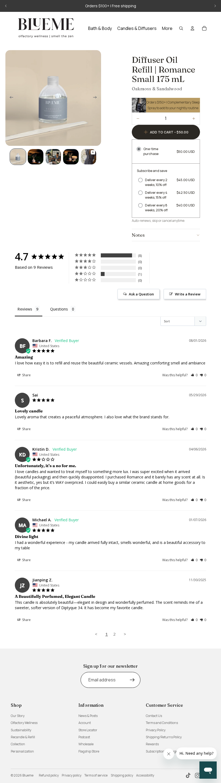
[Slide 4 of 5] (70, 156)
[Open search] (181, 28)
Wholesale (86, 744)
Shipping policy (122, 775)
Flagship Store (88, 751)
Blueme (27, 775)
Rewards (152, 744)
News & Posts (88, 715)
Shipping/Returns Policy (164, 737)
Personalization (22, 751)
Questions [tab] (59, 309)
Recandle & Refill (23, 737)
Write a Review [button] (188, 294)
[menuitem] (167, 28)
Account (84, 722)
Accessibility (145, 775)
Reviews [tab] (25, 309)
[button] (194, 375)
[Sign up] (132, 680)
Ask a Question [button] (141, 294)
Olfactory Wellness (24, 722)
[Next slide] (215, 6)
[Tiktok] (188, 775)
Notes (138, 235)
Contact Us (154, 715)
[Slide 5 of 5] (88, 156)
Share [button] (26, 375)
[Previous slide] (6, 6)
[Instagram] (197, 775)
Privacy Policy (155, 730)
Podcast (84, 737)
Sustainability (21, 730)
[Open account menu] (192, 28)
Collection (18, 744)
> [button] (125, 634)
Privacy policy (71, 775)
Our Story (18, 715)
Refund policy (49, 775)
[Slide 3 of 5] (53, 156)
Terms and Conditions (162, 722)
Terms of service (96, 775)
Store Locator (87, 730)
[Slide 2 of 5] (35, 156)
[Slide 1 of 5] (18, 156)
